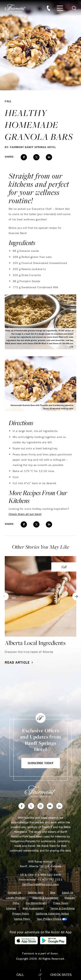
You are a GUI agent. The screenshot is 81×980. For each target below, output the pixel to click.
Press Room (60, 903)
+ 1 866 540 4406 (48, 875)
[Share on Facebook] (24, 157)
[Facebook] (21, 806)
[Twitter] (31, 806)
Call (20, 974)
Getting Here (35, 892)
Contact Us (14, 892)
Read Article (17, 662)
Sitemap (11, 908)
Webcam (69, 897)
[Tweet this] (36, 157)
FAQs (16, 903)
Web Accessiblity (33, 908)
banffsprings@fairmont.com (40, 884)
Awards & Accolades (45, 897)
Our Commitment (36, 903)
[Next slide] (76, 596)
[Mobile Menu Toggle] (60, 8)
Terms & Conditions (62, 908)
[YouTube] (50, 806)
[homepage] (18, 8)
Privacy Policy (20, 913)
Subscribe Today (40, 763)
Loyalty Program (16, 897)
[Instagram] (40, 806)
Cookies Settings (52, 919)
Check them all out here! (25, 514)
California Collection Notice (52, 913)
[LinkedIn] (59, 806)
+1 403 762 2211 (50, 879)
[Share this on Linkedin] (49, 157)
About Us (67, 892)
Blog (52, 892)
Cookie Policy (22, 919)
